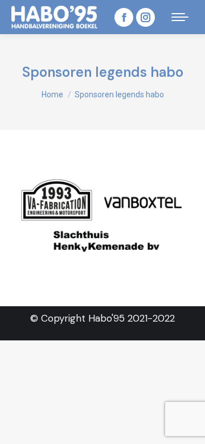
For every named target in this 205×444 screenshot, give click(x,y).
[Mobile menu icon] (180, 17)
